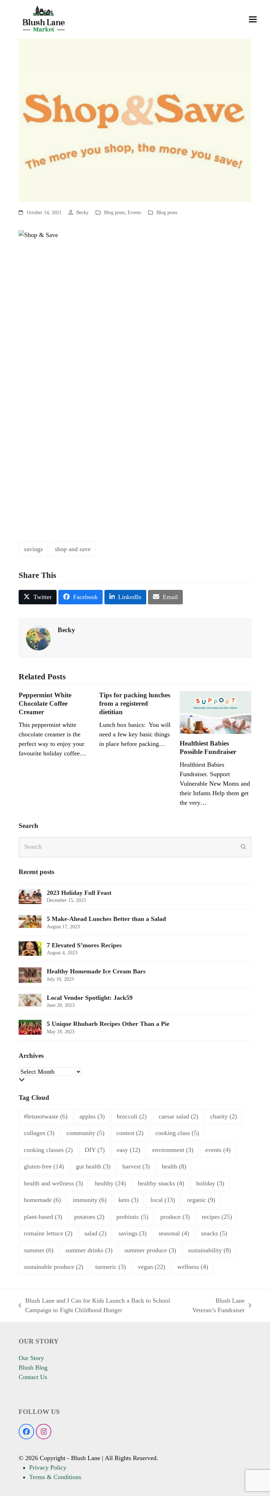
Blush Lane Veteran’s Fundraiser (218, 1306)
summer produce (150, 1250)
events (218, 1149)
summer (38, 1250)
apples (92, 1116)
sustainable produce (53, 1266)
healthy (110, 1183)
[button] (253, 20)
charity (223, 1116)
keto (128, 1199)
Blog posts (114, 212)
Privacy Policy (47, 1467)
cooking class (177, 1132)
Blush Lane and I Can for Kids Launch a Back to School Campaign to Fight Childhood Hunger (94, 1306)
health (174, 1166)
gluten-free (44, 1166)
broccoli (132, 1116)
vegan (151, 1266)
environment (172, 1149)
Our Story (31, 1357)
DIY (95, 1149)
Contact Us (33, 1376)
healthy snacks (161, 1183)
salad (95, 1233)
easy (128, 1149)
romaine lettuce (48, 1233)
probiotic (132, 1216)
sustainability (209, 1250)
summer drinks (88, 1250)
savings (33, 549)
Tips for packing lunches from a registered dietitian (134, 703)
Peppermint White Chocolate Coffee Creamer (45, 703)
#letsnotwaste (46, 1116)
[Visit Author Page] (38, 637)
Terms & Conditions (55, 1477)
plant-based (43, 1216)
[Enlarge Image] (135, 119)
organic (201, 1199)
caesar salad (178, 1116)
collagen (39, 1132)
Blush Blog (33, 1367)
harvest (136, 1166)
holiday (210, 1183)
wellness (192, 1266)
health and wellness (53, 1183)
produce (175, 1216)
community (85, 1132)
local (162, 1199)
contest (129, 1132)
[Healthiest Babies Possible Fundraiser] (215, 711)
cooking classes (48, 1149)
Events (134, 212)
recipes (217, 1216)
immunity (90, 1199)
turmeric (110, 1266)
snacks (214, 1233)
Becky (82, 212)
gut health (93, 1166)
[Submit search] (243, 846)
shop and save (73, 549)
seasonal (174, 1233)
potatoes (89, 1216)
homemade (42, 1199)
